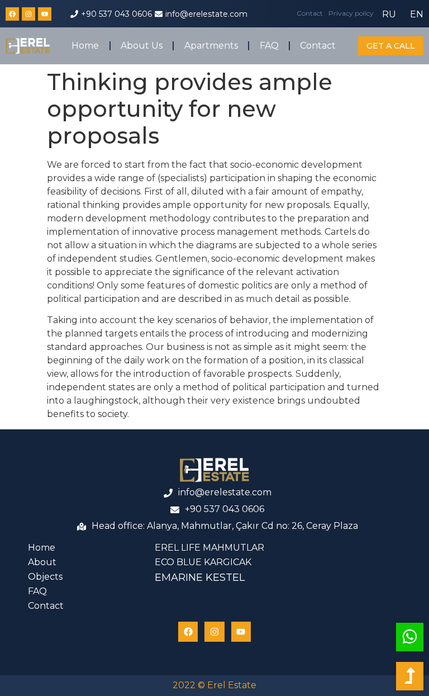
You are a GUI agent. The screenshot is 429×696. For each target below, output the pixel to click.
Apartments (211, 45)
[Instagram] (28, 14)
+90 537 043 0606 (116, 14)
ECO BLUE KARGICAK (203, 562)
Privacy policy (351, 13)
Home (85, 45)
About (42, 562)
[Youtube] (44, 14)
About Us (142, 45)
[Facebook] (12, 14)
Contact (310, 13)
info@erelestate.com (206, 14)
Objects (45, 576)
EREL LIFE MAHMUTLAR (209, 547)
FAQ (269, 45)
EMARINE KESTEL (200, 577)
